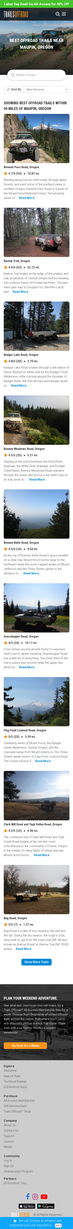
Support (9, 1136)
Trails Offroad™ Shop (17, 1111)
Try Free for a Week (25, 1046)
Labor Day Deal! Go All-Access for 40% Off (36, 4)
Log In (8, 1160)
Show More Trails (36, 962)
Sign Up (9, 1166)
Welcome (10, 1070)
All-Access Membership (19, 1100)
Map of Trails (12, 1076)
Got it (58, 1225)
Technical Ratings (15, 1081)
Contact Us (11, 1130)
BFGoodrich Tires (15, 1183)
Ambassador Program (18, 1171)
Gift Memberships (15, 1106)
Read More (26, 198)
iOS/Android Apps (15, 1087)
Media (8, 1147)
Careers (9, 1141)
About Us (10, 1125)
